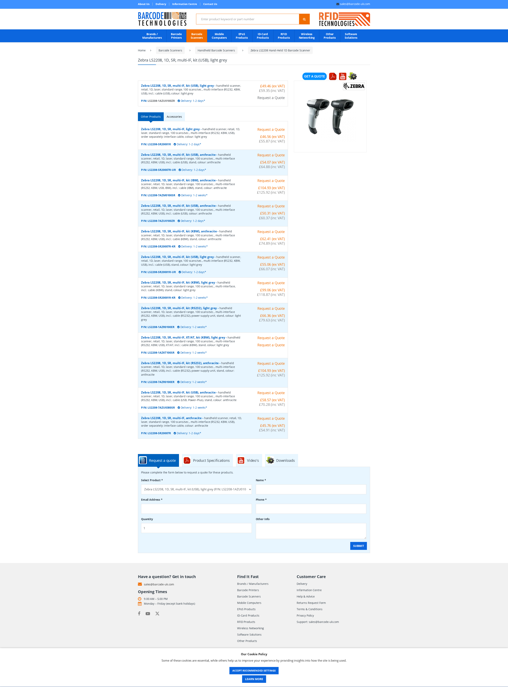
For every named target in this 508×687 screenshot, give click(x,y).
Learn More (254, 679)
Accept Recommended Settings (254, 670)
